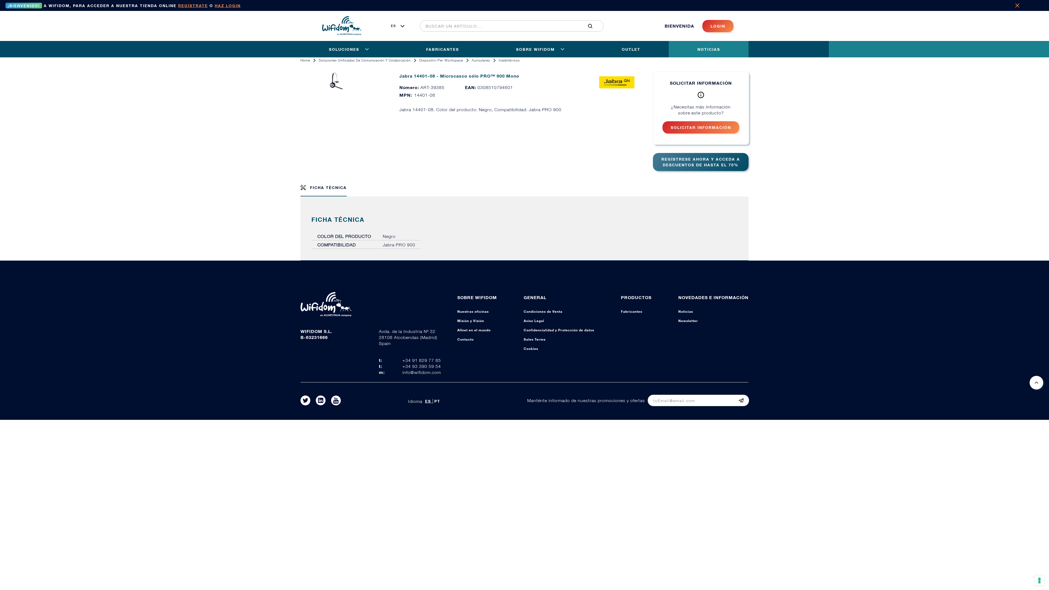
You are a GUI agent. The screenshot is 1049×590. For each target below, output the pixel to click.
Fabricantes (631, 311)
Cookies (531, 349)
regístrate (193, 5)
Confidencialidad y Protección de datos (559, 330)
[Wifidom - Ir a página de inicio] (342, 33)
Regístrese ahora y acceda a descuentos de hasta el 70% (700, 162)
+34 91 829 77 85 (421, 360)
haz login (228, 5)
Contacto (465, 339)
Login (718, 26)
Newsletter (688, 321)
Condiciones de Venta (543, 311)
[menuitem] (508, 25)
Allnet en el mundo (474, 330)
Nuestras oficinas (473, 311)
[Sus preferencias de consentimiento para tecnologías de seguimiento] (1039, 580)
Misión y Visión (470, 321)
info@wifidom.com (421, 372)
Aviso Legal (534, 321)
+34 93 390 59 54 (421, 366)
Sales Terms (535, 339)
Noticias (685, 311)
